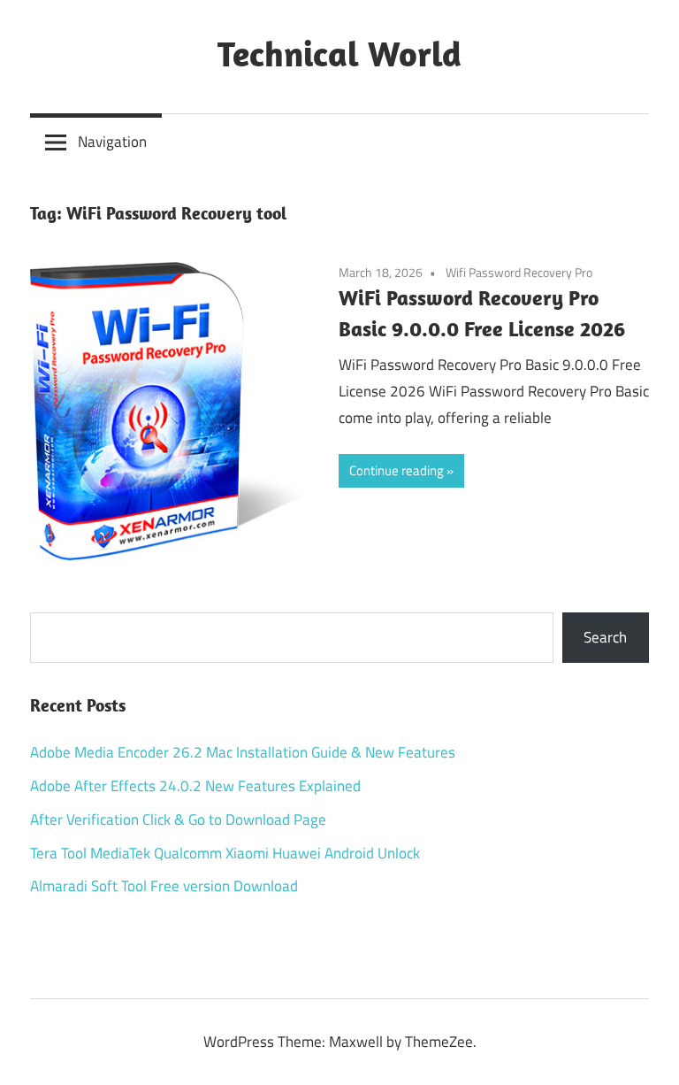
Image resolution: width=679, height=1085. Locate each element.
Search (605, 637)
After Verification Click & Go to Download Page (178, 819)
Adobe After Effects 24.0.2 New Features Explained (195, 785)
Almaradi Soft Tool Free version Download (164, 885)
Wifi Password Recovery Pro (519, 272)
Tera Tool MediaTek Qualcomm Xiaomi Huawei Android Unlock (225, 853)
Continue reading (396, 470)
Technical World (339, 53)
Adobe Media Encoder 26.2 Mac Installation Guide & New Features (242, 752)
